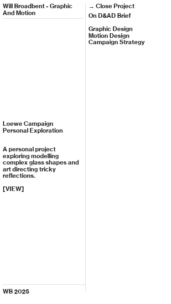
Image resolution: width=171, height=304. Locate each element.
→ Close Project (111, 6)
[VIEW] (13, 188)
